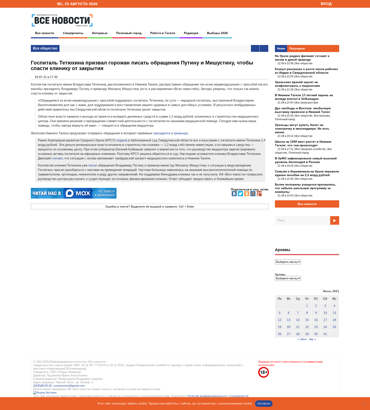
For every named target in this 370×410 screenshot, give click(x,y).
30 (316, 334)
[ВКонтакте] (234, 193)
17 (325, 320)
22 (307, 327)
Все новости (44, 33)
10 (325, 312)
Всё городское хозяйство (310, 149)
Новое (281, 48)
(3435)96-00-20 (42, 385)
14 (298, 320)
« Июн (302, 339)
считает (57, 158)
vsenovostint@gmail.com (69, 385)
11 (334, 312)
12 (279, 320)
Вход (326, 3)
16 (316, 320)
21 (298, 327)
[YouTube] (46, 3)
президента (161, 133)
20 (288, 327)
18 (334, 320)
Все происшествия (306, 102)
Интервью (99, 33)
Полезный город (129, 33)
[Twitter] (240, 193)
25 (334, 327)
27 (288, 334)
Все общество (45, 48)
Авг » (312, 339)
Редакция (191, 33)
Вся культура (322, 115)
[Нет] (365, 403)
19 (279, 327)
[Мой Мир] (252, 193)
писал (92, 165)
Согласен (263, 403)
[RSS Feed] (40, 3)
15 (307, 320)
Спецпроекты (73, 33)
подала (121, 140)
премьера (181, 133)
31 (325, 334)
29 (307, 334)
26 (279, 334)
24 (325, 327)
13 (288, 320)
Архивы (280, 274)
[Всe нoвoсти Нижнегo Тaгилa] (62, 27)
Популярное (297, 48)
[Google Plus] (259, 193)
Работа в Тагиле (162, 33)
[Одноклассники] (246, 193)
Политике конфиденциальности (207, 396)
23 (316, 327)
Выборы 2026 (217, 33)
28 (298, 334)
